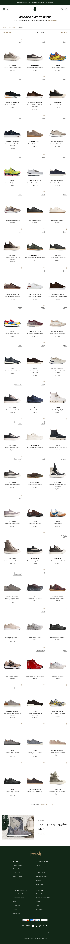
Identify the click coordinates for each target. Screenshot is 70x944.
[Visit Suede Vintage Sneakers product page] (12, 495)
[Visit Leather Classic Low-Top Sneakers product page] (12, 229)
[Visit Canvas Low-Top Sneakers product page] (57, 77)
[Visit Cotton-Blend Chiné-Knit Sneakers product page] (57, 343)
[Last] (52, 804)
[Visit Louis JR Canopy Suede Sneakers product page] (12, 570)
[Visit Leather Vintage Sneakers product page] (12, 419)
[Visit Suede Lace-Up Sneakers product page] (57, 154)
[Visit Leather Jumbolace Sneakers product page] (12, 382)
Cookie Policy (17, 913)
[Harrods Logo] (35, 853)
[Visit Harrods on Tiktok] (40, 926)
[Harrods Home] (35, 9)
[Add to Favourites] (21, 39)
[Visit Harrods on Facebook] (33, 926)
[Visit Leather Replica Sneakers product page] (57, 570)
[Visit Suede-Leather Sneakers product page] (12, 268)
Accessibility (21, 932)
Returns (38, 869)
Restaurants (16, 873)
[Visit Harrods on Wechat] (47, 926)
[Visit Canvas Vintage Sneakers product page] (35, 39)
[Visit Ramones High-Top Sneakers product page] (57, 763)
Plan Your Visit (17, 865)
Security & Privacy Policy (45, 932)
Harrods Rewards (18, 894)
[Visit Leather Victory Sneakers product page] (57, 609)
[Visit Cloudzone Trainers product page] (35, 382)
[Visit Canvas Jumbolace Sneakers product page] (12, 39)
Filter (63, 32)
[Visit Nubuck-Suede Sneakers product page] (12, 192)
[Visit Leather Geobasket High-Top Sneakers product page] (57, 456)
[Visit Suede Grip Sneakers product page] (35, 495)
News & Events (17, 876)
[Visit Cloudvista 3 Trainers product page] (35, 609)
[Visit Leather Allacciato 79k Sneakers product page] (12, 343)
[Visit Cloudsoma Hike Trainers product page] (35, 570)
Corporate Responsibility (43, 898)
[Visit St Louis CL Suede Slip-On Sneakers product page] (35, 77)
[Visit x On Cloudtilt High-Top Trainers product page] (57, 382)
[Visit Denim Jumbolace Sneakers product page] (12, 532)
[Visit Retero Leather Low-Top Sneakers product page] (12, 115)
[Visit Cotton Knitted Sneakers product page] (12, 77)
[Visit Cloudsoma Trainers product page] (57, 648)
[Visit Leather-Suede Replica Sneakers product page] (35, 229)
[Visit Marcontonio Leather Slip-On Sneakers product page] (12, 685)
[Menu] (4, 9)
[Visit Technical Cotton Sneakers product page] (57, 115)
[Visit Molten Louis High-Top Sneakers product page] (35, 648)
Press (37, 905)
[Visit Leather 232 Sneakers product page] (35, 192)
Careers (38, 901)
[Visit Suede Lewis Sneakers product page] (35, 456)
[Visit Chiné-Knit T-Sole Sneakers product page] (35, 154)
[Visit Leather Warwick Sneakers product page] (57, 229)
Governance (39, 909)
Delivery (38, 865)
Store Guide (16, 869)
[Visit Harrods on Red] (43, 926)
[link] (18, 827)
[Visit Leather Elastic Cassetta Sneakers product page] (35, 343)
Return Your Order (41, 876)
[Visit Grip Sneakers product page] (57, 495)
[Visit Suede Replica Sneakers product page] (35, 115)
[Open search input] (8, 9)
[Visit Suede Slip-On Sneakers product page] (57, 724)
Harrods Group (40, 894)
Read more (53, 20)
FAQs (14, 901)
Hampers (38, 880)
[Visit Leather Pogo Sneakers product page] (57, 39)
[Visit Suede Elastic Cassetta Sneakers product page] (35, 685)
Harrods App (39, 884)
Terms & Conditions (31, 932)
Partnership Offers (18, 898)
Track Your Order (41, 873)
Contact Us (16, 905)
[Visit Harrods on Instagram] (36, 926)
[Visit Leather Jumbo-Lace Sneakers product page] (57, 532)
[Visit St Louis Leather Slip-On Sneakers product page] (12, 609)
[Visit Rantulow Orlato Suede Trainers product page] (57, 268)
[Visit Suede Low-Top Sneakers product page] (35, 763)
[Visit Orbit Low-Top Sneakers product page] (57, 685)
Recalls (15, 909)
